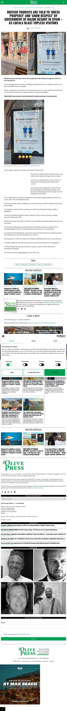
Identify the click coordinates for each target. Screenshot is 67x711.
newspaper (32, 264)
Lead (27, 7)
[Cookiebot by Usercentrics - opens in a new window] (58, 336)
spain (39, 264)
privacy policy (25, 634)
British (17, 264)
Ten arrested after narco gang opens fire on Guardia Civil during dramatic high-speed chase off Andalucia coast (33, 414)
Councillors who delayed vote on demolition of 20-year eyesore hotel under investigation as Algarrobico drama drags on (11, 414)
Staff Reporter (35, 28)
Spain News (22, 252)
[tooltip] (18, 309)
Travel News (39, 7)
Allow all (54, 372)
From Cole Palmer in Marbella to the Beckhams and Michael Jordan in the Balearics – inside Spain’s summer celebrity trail (52, 292)
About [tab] (55, 341)
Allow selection (33, 372)
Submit (33, 639)
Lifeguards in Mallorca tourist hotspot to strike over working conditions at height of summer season (13, 291)
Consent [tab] (11, 341)
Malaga (32, 7)
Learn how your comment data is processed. (42, 323)
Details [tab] (34, 341)
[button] (64, 499)
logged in (15, 320)
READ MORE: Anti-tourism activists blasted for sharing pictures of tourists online (30, 96)
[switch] (25, 364)
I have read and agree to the (16, 634)
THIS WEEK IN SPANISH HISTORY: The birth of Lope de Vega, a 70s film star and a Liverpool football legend (33, 291)
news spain (24, 264)
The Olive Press (47, 264)
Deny (12, 372)
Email (3, 622)
